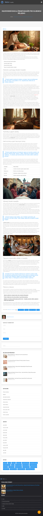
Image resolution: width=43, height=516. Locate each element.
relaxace (26, 309)
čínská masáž (20, 309)
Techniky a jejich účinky (8, 63)
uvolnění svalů (6, 469)
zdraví (38, 309)
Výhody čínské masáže (8, 65)
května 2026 (5, 432)
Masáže (4, 394)
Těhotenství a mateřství (7, 399)
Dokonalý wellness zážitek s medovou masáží (14, 490)
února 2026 (5, 440)
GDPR (3, 506)
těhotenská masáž (21, 469)
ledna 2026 (5, 442)
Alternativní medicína (11, 309)
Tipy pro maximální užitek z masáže (10, 67)
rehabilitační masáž (33, 462)
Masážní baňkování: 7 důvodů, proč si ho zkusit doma (18, 354)
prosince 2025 (5, 445)
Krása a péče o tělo (6, 409)
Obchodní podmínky (5, 501)
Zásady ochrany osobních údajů (8, 503)
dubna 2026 (5, 435)
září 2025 (4, 452)
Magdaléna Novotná (10, 316)
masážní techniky (25, 462)
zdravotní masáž (13, 469)
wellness (13, 462)
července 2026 (5, 427)
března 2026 (5, 437)
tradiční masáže (32, 309)
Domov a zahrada (6, 414)
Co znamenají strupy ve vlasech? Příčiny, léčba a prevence (18, 360)
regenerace (36, 94)
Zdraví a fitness (5, 404)
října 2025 (4, 450)
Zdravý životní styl (6, 407)
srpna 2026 (5, 425)
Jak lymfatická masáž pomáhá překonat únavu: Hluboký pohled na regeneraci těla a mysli (22, 485)
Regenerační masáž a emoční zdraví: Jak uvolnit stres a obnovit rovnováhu (22, 372)
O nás (3, 499)
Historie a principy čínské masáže (10, 61)
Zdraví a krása (5, 402)
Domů (12, 16)
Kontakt (3, 508)
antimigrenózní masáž (30, 469)
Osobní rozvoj (5, 412)
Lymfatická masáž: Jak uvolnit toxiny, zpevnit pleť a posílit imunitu (20, 378)
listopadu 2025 (5, 447)
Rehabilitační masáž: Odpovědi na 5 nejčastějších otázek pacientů (20, 366)
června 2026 (5, 430)
